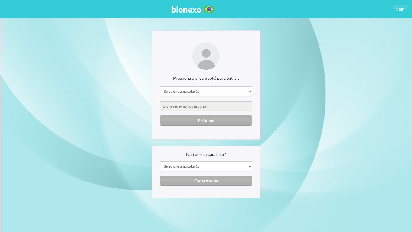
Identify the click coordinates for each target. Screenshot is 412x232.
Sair (400, 8)
